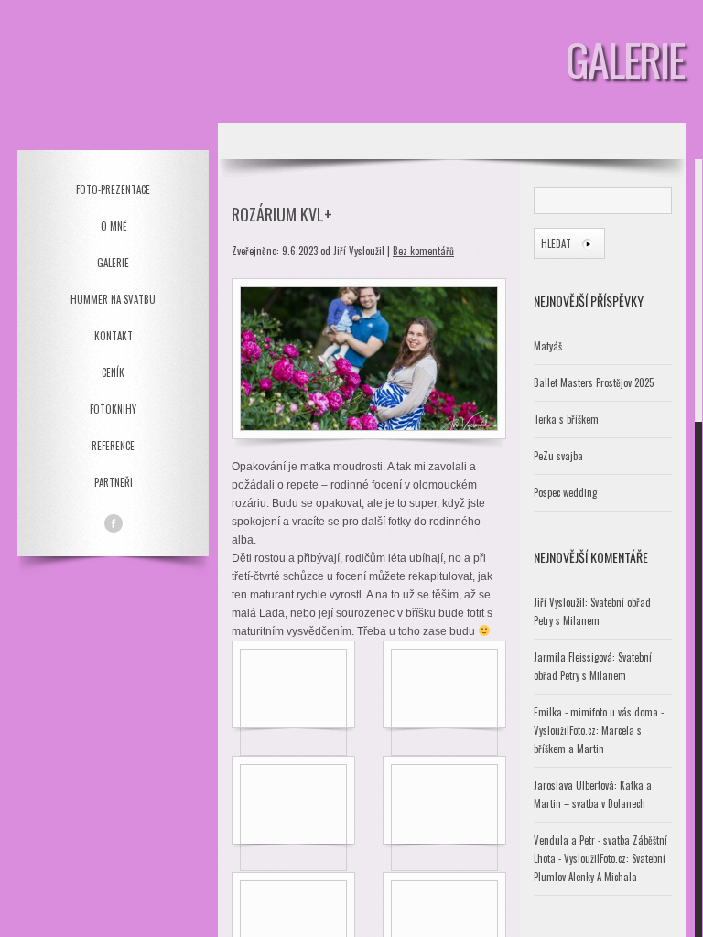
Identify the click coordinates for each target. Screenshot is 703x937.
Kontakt (113, 335)
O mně (113, 226)
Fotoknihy (113, 409)
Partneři (113, 482)
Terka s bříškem (566, 419)
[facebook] (113, 523)
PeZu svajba (558, 455)
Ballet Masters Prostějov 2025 (594, 382)
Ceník (113, 372)
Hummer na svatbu (113, 299)
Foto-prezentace (113, 189)
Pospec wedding (565, 492)
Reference (113, 445)
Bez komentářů (423, 250)
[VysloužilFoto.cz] (113, 75)
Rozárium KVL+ (282, 214)
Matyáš (548, 346)
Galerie (113, 262)
